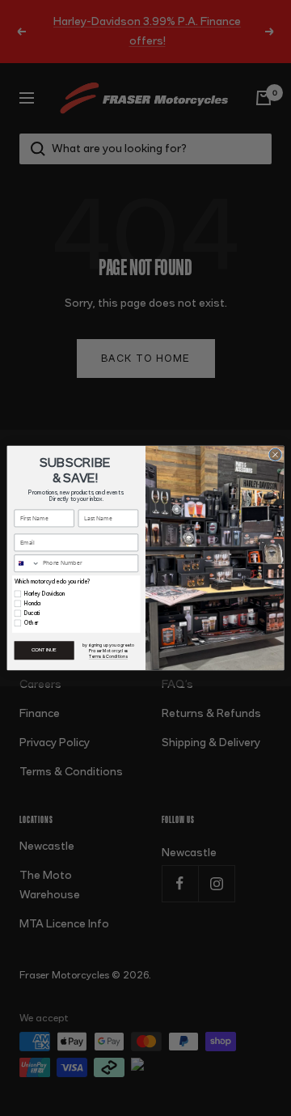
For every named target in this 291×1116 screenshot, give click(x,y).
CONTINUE (44, 650)
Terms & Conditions (108, 657)
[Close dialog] (275, 454)
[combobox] (27, 563)
